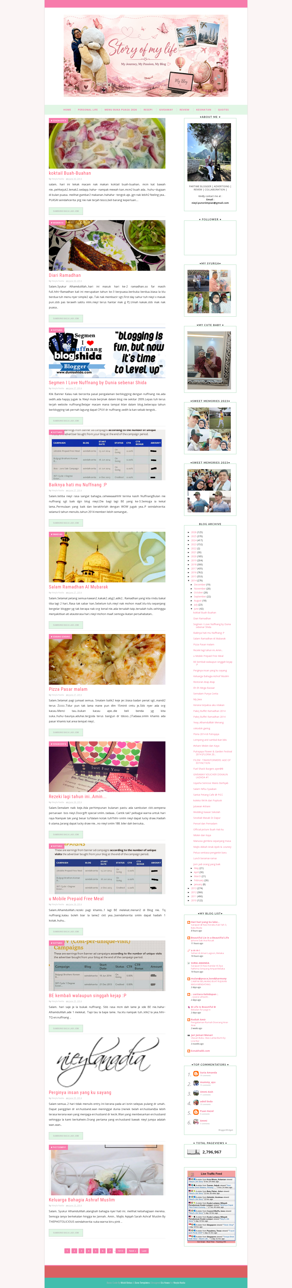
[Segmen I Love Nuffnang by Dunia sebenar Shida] (107, 352)
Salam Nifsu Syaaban (204, 789)
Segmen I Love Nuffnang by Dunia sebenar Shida (98, 382)
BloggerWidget (225, 1130)
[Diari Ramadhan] (107, 245)
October (199, 592)
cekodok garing (201, 728)
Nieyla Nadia (179, 1282)
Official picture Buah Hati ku (208, 829)
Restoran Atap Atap (204, 682)
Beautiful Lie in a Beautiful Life (210, 937)
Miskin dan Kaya (202, 835)
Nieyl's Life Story (196, 1181)
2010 (194, 900)
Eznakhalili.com (200, 1050)
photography (59, 1147)
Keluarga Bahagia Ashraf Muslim (82, 1200)
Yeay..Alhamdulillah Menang (208, 722)
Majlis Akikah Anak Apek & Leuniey (212, 846)
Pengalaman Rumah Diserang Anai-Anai (209, 1024)
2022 (194, 548)
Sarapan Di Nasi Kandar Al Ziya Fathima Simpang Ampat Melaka (208, 967)
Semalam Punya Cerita (205, 693)
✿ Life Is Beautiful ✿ (203, 1006)
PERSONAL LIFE (88, 109)
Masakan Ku (58, 223)
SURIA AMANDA (200, 963)
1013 (120, 1250)
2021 (194, 552)
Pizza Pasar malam (68, 689)
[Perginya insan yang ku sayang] (107, 1062)
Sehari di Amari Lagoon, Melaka (207, 953)
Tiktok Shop (228, 1225)
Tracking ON (221, 1242)
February (199, 880)
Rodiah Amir (198, 1019)
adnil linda (206, 1101)
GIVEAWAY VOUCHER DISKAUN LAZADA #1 (210, 776)
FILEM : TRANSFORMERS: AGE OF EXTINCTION (212, 761)
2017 (194, 568)
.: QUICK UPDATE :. (200, 996)
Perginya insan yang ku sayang (80, 1092)
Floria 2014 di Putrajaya (206, 734)
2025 (194, 536)
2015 (194, 576)
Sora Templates (142, 1282)
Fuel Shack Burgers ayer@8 (208, 768)
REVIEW (184, 109)
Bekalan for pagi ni (200, 1009)
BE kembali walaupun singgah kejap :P (87, 995)
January (198, 884)
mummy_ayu (207, 1082)
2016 (194, 572)
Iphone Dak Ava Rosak (202, 940)
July (196, 604)
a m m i (195, 950)
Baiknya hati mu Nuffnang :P (78, 485)
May (196, 868)
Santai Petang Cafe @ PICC (208, 794)
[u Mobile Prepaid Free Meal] (107, 869)
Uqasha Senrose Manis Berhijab (210, 783)
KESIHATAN (203, 109)
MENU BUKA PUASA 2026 (121, 109)
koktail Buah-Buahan (70, 173)
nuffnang (57, 330)
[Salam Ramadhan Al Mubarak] (107, 557)
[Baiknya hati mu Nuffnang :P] (107, 455)
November (200, 588)
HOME (67, 109)
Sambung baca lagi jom (66, 211)
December (200, 584)
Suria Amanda (208, 1072)
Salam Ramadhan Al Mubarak (78, 587)
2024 (194, 540)
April (196, 872)
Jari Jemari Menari (202, 1035)
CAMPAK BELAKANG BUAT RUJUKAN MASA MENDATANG (209, 983)
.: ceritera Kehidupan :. (204, 994)
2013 (194, 888)
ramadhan (57, 534)
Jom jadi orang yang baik (206, 864)
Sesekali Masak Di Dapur (207, 817)
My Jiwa (197, 699)
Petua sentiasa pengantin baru (210, 852)
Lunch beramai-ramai (205, 858)
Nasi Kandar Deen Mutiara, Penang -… (210, 1186)
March (198, 876)
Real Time (210, 1242)
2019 (194, 560)
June (196, 608)
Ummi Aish (206, 1091)
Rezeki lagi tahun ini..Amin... (78, 796)
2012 (194, 892)
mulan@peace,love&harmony (209, 978)
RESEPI (148, 109)
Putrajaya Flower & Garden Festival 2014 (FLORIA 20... (212, 753)
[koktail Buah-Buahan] (107, 143)
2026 (194, 532)
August (198, 600)
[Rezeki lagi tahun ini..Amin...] (107, 766)
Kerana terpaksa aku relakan (208, 705)
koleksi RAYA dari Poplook (207, 800)
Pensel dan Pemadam (205, 823)
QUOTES (223, 109)
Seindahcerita (59, 121)
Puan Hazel (207, 1111)
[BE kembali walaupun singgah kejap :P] (107, 965)
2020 (194, 556)
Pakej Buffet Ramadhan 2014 (209, 711)
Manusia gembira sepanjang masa (212, 841)
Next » (132, 1250)
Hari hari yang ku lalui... (205, 922)
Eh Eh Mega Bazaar (204, 687)
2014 (194, 580)
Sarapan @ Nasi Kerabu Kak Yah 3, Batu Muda (209, 926)
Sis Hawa (165, 1282)
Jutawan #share (201, 806)
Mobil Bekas (127, 1282)
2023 (194, 544)
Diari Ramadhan (65, 275)
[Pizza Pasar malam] (107, 659)
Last (144, 1250)
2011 (194, 896)
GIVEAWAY (166, 109)
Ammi (203, 1120)
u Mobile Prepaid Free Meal (76, 898)
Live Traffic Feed (211, 1173)
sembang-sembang (61, 637)
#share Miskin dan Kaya (206, 745)
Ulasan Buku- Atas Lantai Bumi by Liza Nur (208, 1039)
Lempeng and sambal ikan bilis (210, 739)
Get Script (201, 1242)
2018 (194, 564)
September (200, 596)
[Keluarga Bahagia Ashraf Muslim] (107, 1170)
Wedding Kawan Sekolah (206, 812)
